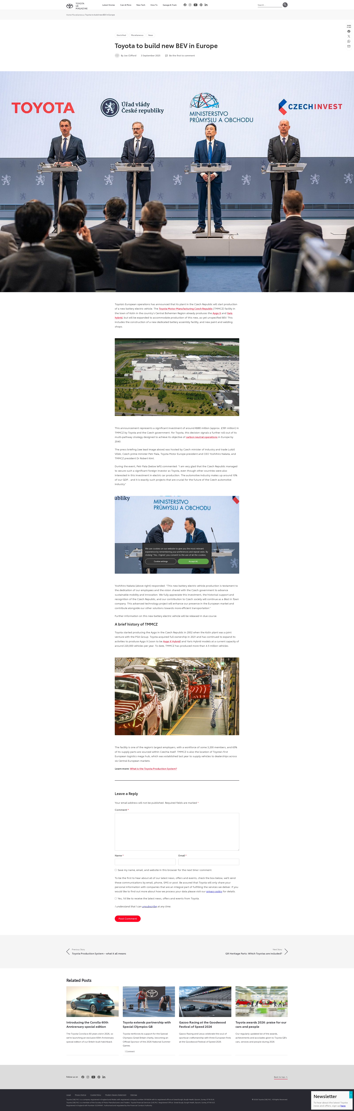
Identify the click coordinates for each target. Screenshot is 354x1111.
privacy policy (214, 891)
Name (119, 855)
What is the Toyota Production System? (153, 768)
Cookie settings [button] (161, 561)
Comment (122, 809)
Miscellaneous (78, 14)
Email (182, 855)
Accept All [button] (193, 561)
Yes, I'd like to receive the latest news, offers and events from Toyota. (159, 898)
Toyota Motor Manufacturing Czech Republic (186, 308)
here (343, 1105)
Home (68, 14)
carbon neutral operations (202, 437)
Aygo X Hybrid (171, 641)
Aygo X (217, 313)
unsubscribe (149, 906)
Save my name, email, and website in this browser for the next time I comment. (165, 870)
